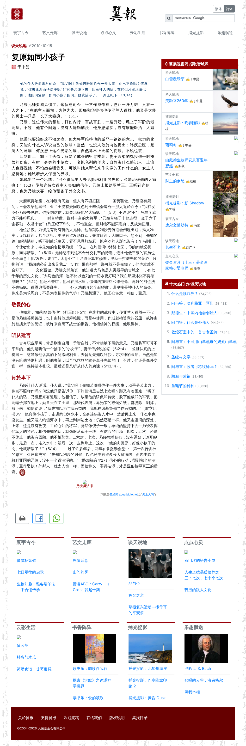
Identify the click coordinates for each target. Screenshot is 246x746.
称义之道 (136, 595)
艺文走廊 (50, 32)
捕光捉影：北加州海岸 (148, 668)
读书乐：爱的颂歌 (88, 697)
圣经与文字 (181, 357)
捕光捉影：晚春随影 (182, 122)
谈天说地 (79, 32)
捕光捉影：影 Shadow (184, 203)
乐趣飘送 (225, 32)
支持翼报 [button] (48, 717)
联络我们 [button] (94, 717)
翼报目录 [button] (140, 717)
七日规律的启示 (30, 572)
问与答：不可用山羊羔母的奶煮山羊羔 (204, 341)
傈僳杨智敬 (26, 560)
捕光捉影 (196, 32)
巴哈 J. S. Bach (197, 668)
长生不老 (173, 247)
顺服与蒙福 (181, 376)
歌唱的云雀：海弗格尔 (203, 680)
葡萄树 (171, 144)
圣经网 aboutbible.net (124, 494)
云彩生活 (137, 32)
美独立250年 (176, 100)
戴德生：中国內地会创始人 (194, 312)
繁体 (218, 9)
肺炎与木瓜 (26, 657)
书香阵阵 (166, 32)
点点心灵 (108, 32)
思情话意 (80, 560)
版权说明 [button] (117, 717)
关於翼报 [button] (25, 717)
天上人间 (148, 494)
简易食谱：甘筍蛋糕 (34, 669)
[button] (22, 518)
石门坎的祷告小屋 (199, 560)
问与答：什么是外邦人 (190, 322)
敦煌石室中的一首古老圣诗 (194, 332)
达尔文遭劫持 (176, 225)
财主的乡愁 (174, 180)
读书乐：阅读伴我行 (90, 668)
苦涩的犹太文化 (197, 589)
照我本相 (192, 692)
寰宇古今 (21, 32)
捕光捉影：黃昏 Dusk (147, 697)
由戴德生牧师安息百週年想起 (186, 163)
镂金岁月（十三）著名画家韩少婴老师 (186, 265)
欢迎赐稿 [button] (71, 717)
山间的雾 (80, 572)
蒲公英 (22, 645)
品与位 (134, 583)
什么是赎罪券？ (184, 293)
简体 (229, 9)
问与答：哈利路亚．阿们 (192, 303)
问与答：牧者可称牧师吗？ (194, 366)
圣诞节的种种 (182, 385)
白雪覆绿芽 (174, 78)
